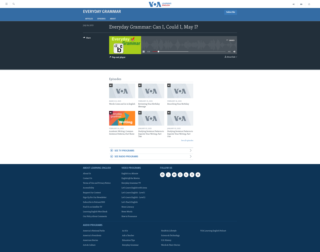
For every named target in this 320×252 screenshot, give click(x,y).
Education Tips (128, 240)
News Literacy (128, 207)
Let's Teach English (130, 202)
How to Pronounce (129, 216)
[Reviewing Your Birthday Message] (151, 91)
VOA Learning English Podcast (213, 231)
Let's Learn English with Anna (134, 188)
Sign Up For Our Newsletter (94, 197)
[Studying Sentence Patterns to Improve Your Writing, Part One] (180, 118)
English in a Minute (130, 174)
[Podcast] (192, 174)
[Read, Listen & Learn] (309, 4)
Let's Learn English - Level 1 (133, 193)
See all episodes (187, 141)
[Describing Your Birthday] (180, 91)
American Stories (90, 240)
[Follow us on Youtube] (174, 174)
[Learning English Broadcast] (294, 4)
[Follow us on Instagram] (180, 174)
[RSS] (186, 174)
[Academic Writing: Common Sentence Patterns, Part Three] (122, 118)
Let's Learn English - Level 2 (133, 197)
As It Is (125, 231)
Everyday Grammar (130, 245)
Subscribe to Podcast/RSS (94, 202)
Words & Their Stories (170, 245)
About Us (87, 174)
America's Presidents (92, 236)
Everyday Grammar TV (131, 183)
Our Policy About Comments (95, 216)
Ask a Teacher (128, 236)
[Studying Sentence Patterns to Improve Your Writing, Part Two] (151, 118)
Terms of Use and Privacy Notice (97, 183)
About (113, 19)
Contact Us (87, 178)
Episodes (101, 19)
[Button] (87, 38)
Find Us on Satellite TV (92, 207)
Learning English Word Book (95, 212)
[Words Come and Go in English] (122, 91)
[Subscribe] (198, 174)
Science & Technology (170, 236)
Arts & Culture (89, 245)
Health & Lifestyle (168, 231)
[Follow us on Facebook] (162, 174)
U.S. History (166, 240)
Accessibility (88, 188)
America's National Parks (94, 231)
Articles (89, 19)
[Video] (301, 4)
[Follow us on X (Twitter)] (168, 174)
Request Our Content (92, 193)
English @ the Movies (131, 178)
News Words (127, 212)
